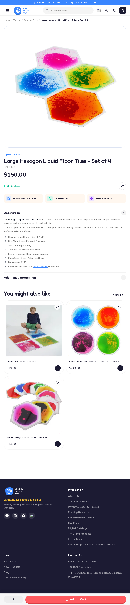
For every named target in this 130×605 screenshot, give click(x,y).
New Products (12, 567)
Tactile (16, 20)
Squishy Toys (31, 20)
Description (12, 213)
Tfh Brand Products (79, 534)
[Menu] (7, 10)
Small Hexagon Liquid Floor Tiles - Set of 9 (30, 437)
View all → (119, 295)
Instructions (75, 539)
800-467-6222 (82, 567)
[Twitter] (23, 516)
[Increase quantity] (19, 599)
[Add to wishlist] (57, 307)
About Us (73, 496)
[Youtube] (32, 516)
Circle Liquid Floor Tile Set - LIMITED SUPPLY (94, 361)
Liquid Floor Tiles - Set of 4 (21, 361)
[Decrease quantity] (7, 599)
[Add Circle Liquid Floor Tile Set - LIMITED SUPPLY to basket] (120, 368)
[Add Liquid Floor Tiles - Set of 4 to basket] (58, 368)
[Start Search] (47, 10)
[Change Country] (98, 10)
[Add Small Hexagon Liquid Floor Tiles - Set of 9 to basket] (58, 444)
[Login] (106, 10)
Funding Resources (79, 512)
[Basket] (122, 10)
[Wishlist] (114, 10)
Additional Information (20, 277)
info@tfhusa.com (86, 561)
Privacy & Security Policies (83, 507)
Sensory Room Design (81, 517)
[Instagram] (15, 516)
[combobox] (70, 10)
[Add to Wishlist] (122, 186)
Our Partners (75, 523)
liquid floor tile (40, 266)
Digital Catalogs (77, 528)
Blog (6, 572)
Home (7, 20)
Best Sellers (11, 561)
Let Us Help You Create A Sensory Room (91, 544)
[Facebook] (7, 516)
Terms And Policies (79, 501)
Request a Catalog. (15, 577)
